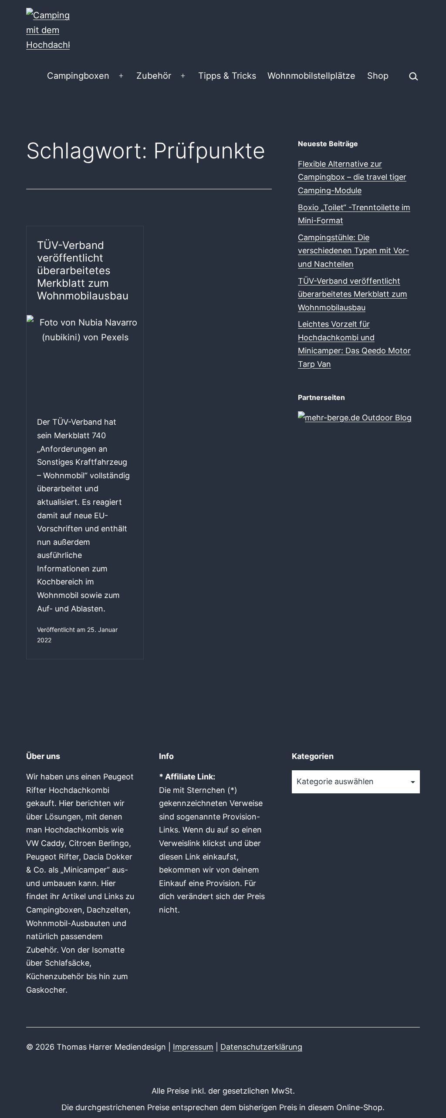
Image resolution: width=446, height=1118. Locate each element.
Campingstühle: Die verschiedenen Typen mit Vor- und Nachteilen (353, 251)
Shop (378, 76)
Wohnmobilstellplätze (311, 76)
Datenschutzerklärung (261, 1046)
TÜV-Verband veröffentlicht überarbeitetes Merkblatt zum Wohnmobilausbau (82, 270)
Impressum (193, 1046)
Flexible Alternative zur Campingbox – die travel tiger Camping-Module (352, 177)
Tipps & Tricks (227, 76)
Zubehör (153, 76)
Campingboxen (78, 76)
